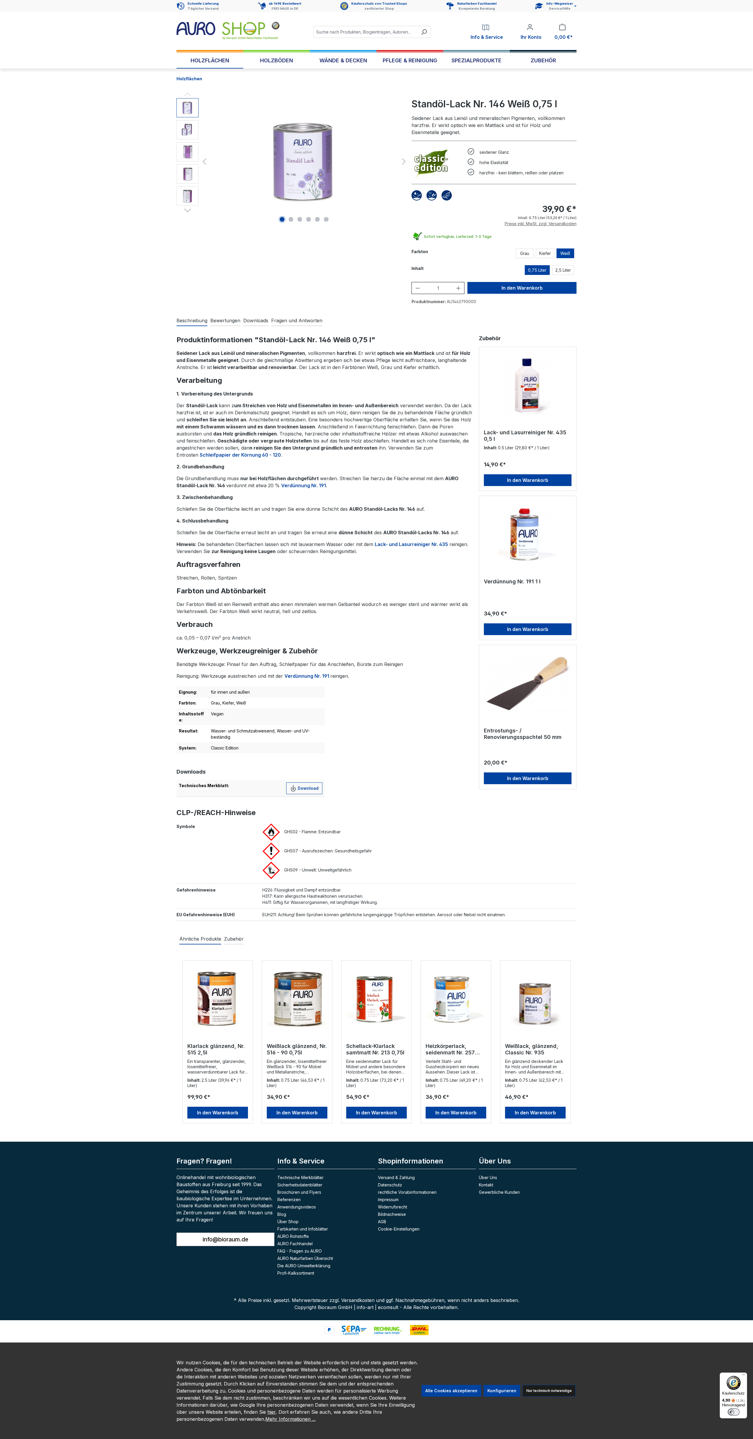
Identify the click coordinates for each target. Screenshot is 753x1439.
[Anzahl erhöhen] (458, 288)
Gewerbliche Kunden (499, 1192)
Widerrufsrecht (392, 1206)
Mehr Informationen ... (290, 1419)
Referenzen (289, 1199)
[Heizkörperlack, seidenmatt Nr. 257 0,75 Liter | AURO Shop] (456, 998)
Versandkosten (357, 1300)
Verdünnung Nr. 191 (303, 485)
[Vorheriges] (204, 161)
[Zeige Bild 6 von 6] (326, 219)
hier (271, 1412)
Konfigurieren (501, 1390)
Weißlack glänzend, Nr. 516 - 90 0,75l (297, 1049)
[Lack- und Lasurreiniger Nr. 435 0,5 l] (528, 385)
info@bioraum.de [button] (225, 1239)
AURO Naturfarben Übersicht (305, 1258)
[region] (292, 161)
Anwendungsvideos (296, 1206)
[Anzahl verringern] (418, 288)
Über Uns (488, 1177)
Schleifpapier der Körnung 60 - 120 (240, 455)
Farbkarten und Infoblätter (302, 1228)
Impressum (388, 1199)
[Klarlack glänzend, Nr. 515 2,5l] (217, 998)
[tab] (191, 320)
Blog (281, 1214)
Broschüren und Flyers (299, 1192)
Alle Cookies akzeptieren (451, 1390)
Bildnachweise (392, 1214)
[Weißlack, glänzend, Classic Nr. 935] (535, 998)
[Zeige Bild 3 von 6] (299, 219)
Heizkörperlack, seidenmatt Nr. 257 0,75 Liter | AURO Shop (455, 1049)
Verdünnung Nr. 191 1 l (512, 581)
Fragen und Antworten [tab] (296, 320)
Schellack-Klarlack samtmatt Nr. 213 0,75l (375, 1049)
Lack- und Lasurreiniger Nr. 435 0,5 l (525, 435)
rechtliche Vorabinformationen (407, 1192)
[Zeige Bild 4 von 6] (308, 219)
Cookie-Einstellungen (398, 1228)
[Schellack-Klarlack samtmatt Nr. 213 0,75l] (376, 998)
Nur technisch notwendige (549, 1390)
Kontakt (486, 1184)
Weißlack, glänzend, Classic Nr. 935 (531, 1049)
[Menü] (743, 1376)
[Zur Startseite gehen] (227, 31)
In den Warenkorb (522, 288)
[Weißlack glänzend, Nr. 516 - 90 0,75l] (297, 998)
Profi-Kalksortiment (295, 1273)
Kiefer (545, 253)
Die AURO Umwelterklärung (303, 1265)
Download (307, 788)
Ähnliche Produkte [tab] (200, 939)
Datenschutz (390, 1184)
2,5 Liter (563, 270)
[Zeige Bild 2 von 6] (291, 219)
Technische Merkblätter (300, 1177)
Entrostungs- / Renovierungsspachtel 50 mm (523, 733)
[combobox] (365, 32)
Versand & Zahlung (396, 1177)
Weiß (565, 253)
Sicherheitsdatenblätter (299, 1184)
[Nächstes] (403, 161)
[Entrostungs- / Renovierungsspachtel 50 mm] (528, 683)
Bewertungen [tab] (225, 320)
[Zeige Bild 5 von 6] (317, 219)
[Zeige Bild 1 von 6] (282, 219)
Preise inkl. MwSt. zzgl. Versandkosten (541, 223)
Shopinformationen (410, 1161)
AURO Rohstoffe (293, 1236)
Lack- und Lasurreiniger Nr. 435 (411, 544)
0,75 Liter (537, 270)
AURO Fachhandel (295, 1243)
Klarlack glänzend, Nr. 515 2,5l (216, 1049)
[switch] (733, 1411)
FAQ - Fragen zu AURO (299, 1250)
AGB (382, 1221)
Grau (524, 253)
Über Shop (288, 1221)
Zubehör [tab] (234, 939)
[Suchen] (424, 32)
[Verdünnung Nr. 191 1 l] (528, 534)
